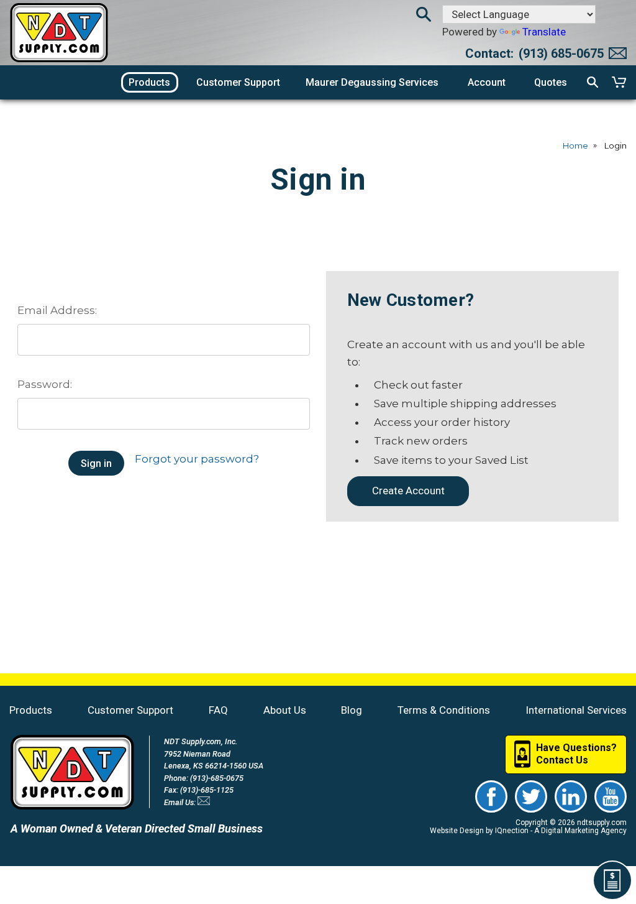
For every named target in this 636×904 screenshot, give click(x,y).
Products (30, 710)
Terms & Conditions (444, 710)
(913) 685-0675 (561, 53)
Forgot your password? (197, 459)
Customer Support (130, 710)
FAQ (218, 710)
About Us (284, 710)
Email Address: (57, 310)
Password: (44, 384)
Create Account (408, 490)
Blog (351, 710)
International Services (576, 710)
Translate (544, 31)
